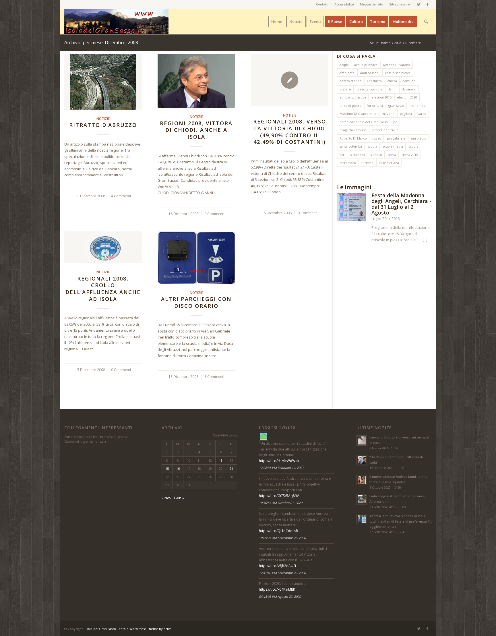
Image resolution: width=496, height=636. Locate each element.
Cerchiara (374, 81)
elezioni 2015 (381, 97)
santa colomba (351, 146)
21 (231, 468)
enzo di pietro (350, 105)
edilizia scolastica (353, 97)
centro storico (350, 81)
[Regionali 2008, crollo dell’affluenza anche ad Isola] (103, 247)
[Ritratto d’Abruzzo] (103, 82)
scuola (372, 146)
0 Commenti (214, 213)
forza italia (375, 105)
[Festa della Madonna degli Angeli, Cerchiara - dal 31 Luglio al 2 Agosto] (351, 208)
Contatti (322, 4)
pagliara (406, 113)
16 (178, 468)
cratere (345, 89)
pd (395, 122)
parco (421, 113)
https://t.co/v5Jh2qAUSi (277, 565)
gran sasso (396, 105)
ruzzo (376, 138)
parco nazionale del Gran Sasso (364, 122)
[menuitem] (322, 4)
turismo (367, 163)
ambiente (347, 73)
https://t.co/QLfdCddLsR (278, 530)
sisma (392, 154)
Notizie (103, 118)
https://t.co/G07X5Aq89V (279, 495)
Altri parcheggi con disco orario (196, 302)
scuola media (393, 146)
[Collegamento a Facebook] (427, 4)
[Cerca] (426, 21)
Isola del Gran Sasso (101, 629)
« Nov (166, 497)
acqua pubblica (365, 65)
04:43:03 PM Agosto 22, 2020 (280, 596)
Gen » (179, 497)
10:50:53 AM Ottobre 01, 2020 (280, 502)
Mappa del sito (371, 4)
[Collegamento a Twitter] (418, 4)
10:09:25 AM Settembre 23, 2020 (282, 538)
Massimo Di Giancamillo (358, 113)
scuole (413, 146)
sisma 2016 (410, 154)
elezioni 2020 (407, 97)
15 (167, 468)
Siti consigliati (400, 4)
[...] (425, 239)
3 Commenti (214, 376)
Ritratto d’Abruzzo (103, 124)
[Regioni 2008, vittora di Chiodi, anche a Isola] (196, 81)
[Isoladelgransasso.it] (263, 436)
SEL (342, 154)
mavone (388, 113)
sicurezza (357, 154)
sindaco (376, 154)
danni (392, 89)
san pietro (418, 138)
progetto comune (353, 130)
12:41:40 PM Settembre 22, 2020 (282, 573)
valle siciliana (389, 163)
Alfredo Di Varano (396, 65)
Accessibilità (344, 4)
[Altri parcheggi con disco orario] (196, 257)
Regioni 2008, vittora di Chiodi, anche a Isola (196, 130)
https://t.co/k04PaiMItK (277, 589)
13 (220, 460)
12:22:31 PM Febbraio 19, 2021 (281, 467)
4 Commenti (121, 196)
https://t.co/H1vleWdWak (279, 460)
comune (408, 81)
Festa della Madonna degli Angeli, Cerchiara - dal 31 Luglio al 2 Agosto (401, 204)
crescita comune (369, 89)
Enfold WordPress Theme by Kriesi (145, 629)
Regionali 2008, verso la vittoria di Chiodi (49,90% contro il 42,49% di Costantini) (289, 131)
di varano (409, 89)
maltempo (418, 105)
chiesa (392, 81)
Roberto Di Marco (353, 138)
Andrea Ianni (369, 73)
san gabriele (396, 138)
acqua (344, 65)
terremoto (348, 163)
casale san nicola (397, 73)
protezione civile (385, 130)
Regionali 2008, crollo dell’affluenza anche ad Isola (103, 288)
